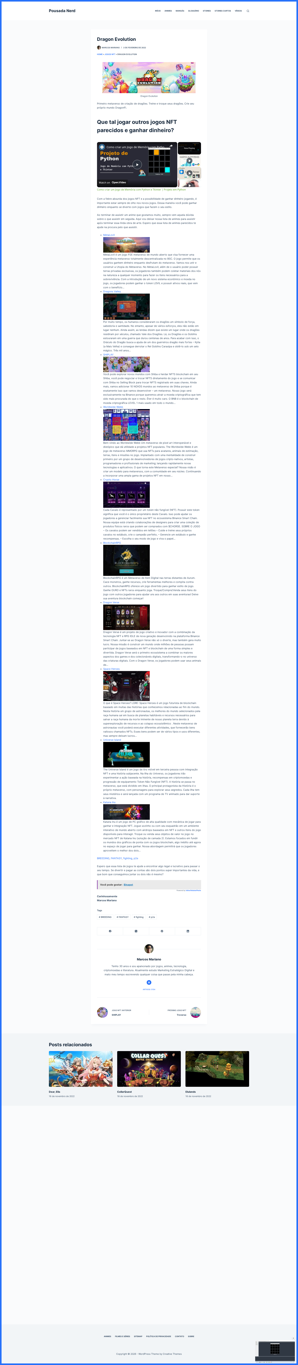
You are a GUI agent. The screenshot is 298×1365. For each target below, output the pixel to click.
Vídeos (238, 11)
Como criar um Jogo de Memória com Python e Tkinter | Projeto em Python (137, 147)
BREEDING (103, 858)
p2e (136, 858)
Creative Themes (172, 1353)
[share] (171, 146)
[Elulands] (217, 1069)
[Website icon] (149, 982)
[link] (102, 147)
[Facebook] (110, 931)
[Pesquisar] (248, 11)
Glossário (193, 11)
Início (158, 11)
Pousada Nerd (62, 10)
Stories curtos (223, 11)
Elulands (190, 1091)
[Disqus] (149, 1158)
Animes (168, 11)
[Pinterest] (162, 931)
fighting (127, 858)
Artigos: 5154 (149, 989)
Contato (179, 1336)
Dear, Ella (54, 1091)
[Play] (189, 161)
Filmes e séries (122, 1336)
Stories (207, 11)
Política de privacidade (158, 1336)
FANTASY (116, 858)
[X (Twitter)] (136, 931)
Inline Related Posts (193, 890)
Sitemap (138, 1336)
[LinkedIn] (188, 931)
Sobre (191, 1336)
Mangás (180, 11)
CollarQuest (124, 1091)
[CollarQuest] (149, 1069)
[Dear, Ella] (81, 1069)
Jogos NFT (110, 54)
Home (100, 54)
